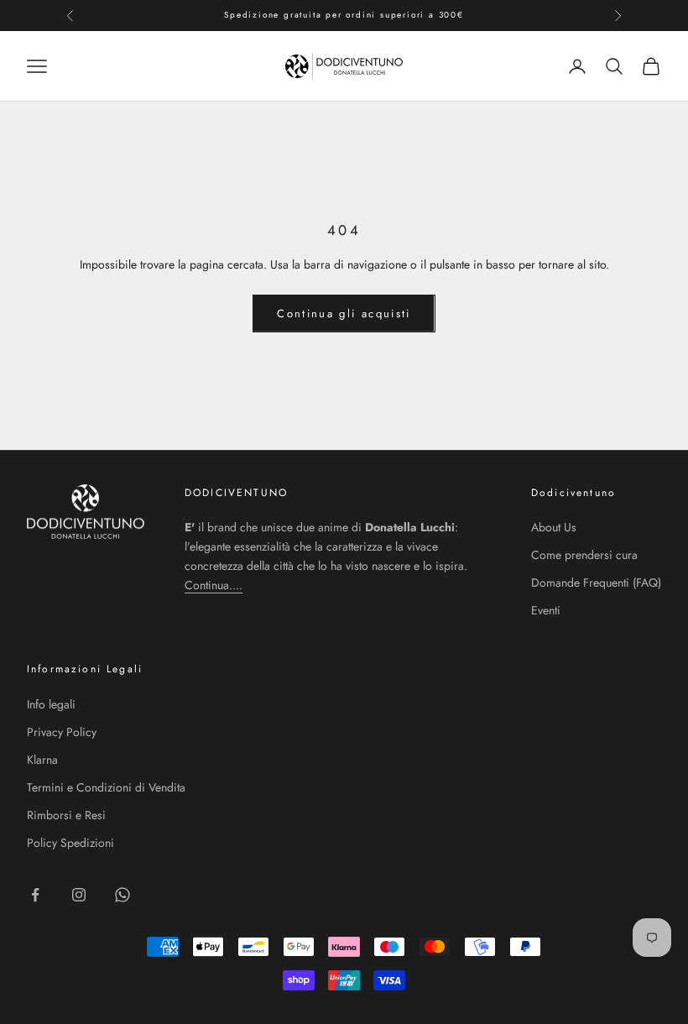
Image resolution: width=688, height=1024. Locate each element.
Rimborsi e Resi (66, 815)
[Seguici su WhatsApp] (122, 894)
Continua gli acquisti (343, 313)
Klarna (42, 759)
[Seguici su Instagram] (78, 894)
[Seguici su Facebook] (35, 894)
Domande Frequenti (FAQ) (596, 582)
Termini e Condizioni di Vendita (106, 787)
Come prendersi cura (584, 554)
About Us (553, 527)
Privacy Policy (61, 732)
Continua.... (213, 585)
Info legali (51, 704)
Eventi (545, 610)
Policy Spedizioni (70, 842)
